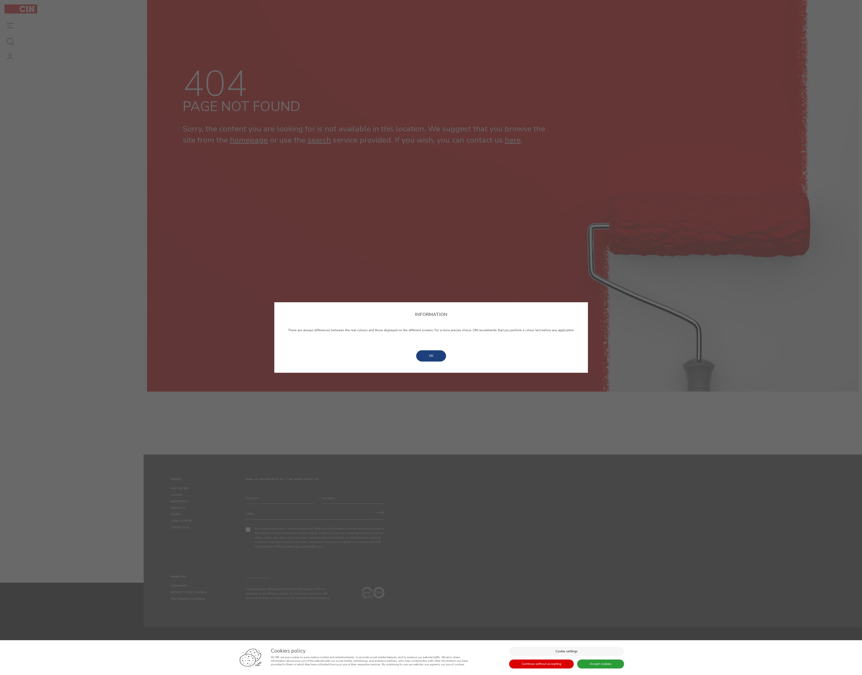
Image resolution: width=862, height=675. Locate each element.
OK (431, 356)
